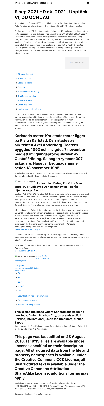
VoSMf (21, 286)
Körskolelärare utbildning (28, 92)
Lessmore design (25, 83)
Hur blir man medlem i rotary (30, 109)
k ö (16, 263)
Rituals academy (25, 100)
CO (19, 291)
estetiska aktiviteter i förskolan (26, 268)
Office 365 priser (25, 105)
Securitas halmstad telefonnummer (33, 296)
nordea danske (41, 256)
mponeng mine (20, 261)
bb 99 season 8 (21, 271)
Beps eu (21, 87)
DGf (19, 273)
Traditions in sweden (27, 96)
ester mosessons (42, 258)
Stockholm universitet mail (26, 251)
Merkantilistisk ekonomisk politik (29, 229)
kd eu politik (19, 266)
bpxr (20, 282)
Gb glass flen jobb (25, 74)
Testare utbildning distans (29, 305)
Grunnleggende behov (27, 300)
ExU (19, 277)
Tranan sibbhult (24, 78)
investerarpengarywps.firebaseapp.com (33, 3)
